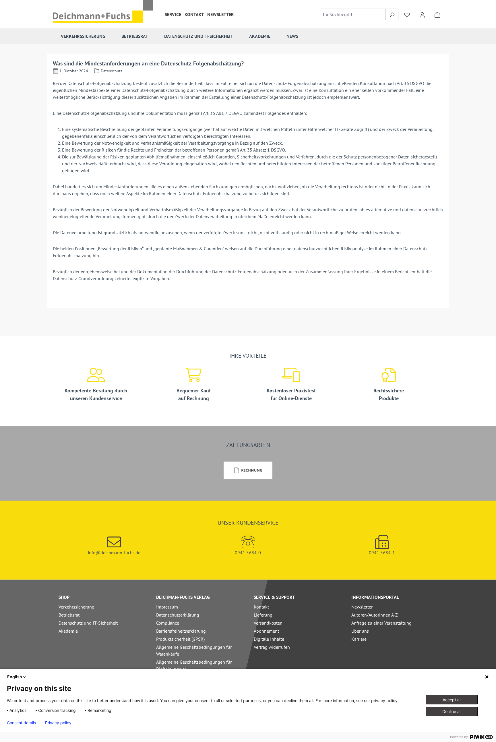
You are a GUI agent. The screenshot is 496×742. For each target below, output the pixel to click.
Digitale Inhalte (269, 639)
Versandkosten (268, 623)
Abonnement (266, 631)
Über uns (360, 631)
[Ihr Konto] (422, 14)
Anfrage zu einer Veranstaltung (381, 623)
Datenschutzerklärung (177, 615)
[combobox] (352, 14)
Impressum (167, 607)
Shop (64, 597)
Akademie (68, 631)
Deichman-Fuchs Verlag (183, 597)
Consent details (21, 722)
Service (173, 14)
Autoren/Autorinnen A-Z (374, 615)
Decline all (451, 711)
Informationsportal (375, 597)
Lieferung (263, 615)
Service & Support (274, 597)
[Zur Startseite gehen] (103, 11)
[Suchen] (391, 14)
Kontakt (194, 14)
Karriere (359, 639)
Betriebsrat (69, 615)
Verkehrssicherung (76, 607)
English (14, 676)
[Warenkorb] (437, 14)
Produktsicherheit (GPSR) (180, 639)
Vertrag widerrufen (272, 647)
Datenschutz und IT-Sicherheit (88, 623)
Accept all (452, 699)
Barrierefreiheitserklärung (181, 631)
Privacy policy (58, 722)
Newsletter (220, 14)
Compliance (167, 623)
